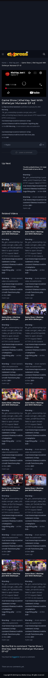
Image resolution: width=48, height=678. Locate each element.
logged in (15, 657)
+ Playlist (7, 145)
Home (4, 63)
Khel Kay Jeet (14, 63)
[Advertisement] (24, 25)
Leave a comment (25, 152)
